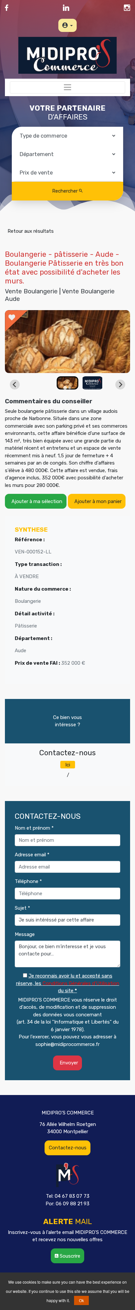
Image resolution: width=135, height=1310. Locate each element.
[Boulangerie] (67, 341)
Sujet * (22, 908)
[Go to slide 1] (65, 387)
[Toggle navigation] (67, 87)
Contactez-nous (68, 1148)
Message (25, 934)
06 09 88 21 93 (87, 775)
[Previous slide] (15, 384)
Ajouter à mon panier (97, 501)
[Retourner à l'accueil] (67, 55)
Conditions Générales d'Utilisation (81, 983)
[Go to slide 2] (69, 388)
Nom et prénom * (34, 828)
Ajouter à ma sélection (35, 501)
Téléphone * (28, 881)
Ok (81, 1300)
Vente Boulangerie (31, 291)
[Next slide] (120, 384)
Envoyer (67, 1063)
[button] (67, 382)
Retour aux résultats (29, 231)
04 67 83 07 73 (48, 775)
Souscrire (69, 1256)
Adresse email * (32, 855)
